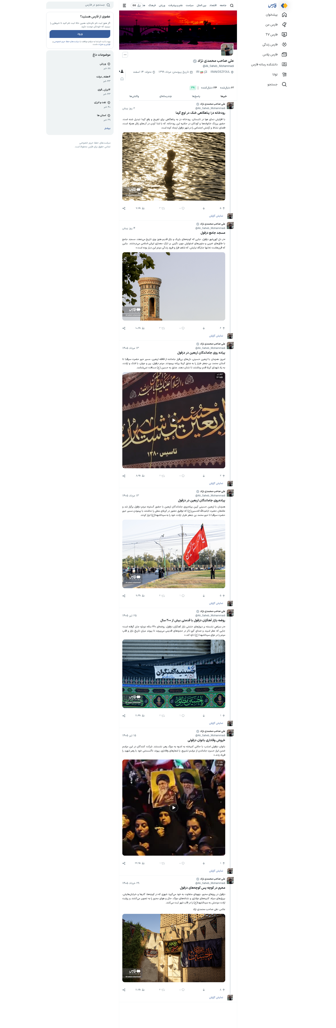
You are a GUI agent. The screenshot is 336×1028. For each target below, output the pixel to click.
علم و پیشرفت (175, 5)
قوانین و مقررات (104, 44)
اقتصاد (213, 5)
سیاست (190, 5)
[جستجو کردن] (232, 5)
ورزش (162, 5)
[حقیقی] (121, 79)
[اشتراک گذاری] (123, 208)
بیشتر (107, 128)
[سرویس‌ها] (124, 5)
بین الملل (201, 5)
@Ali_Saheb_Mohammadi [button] (210, 108)
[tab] (224, 97)
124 (209, 88)
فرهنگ (152, 5)
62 (227, 88)
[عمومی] (121, 71)
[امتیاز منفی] (203, 208)
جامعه (223, 5)
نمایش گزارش (216, 216)
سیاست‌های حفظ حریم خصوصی (66, 41)
